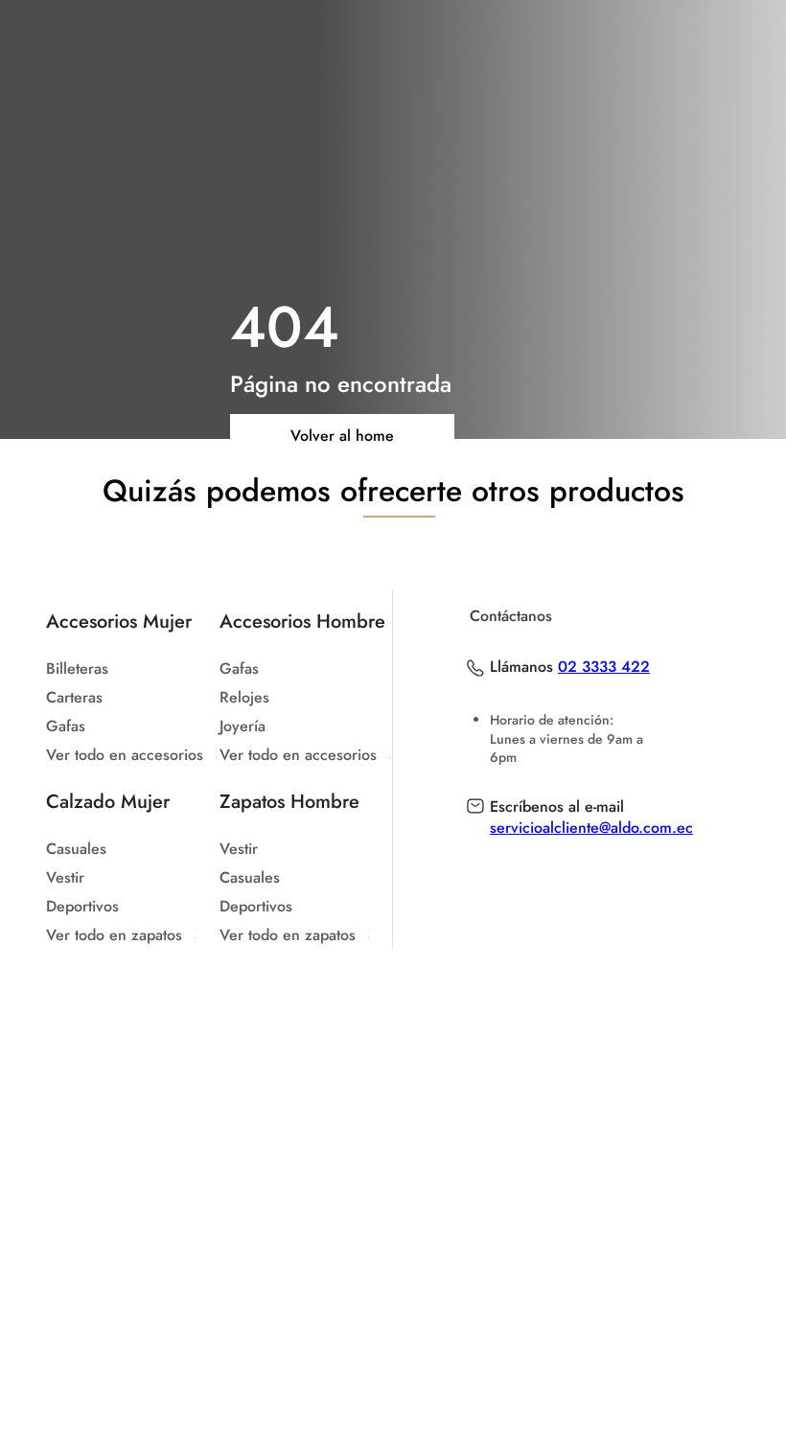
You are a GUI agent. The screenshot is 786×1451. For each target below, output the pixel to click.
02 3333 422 (604, 667)
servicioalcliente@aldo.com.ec (591, 828)
